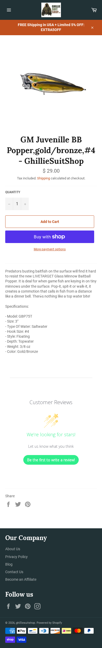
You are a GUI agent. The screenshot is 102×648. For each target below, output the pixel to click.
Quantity (12, 192)
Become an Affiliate (20, 579)
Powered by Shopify (49, 623)
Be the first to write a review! (51, 459)
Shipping (43, 178)
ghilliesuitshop (25, 623)
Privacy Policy (16, 557)
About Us (12, 549)
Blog (9, 564)
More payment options (50, 249)
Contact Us (14, 572)
